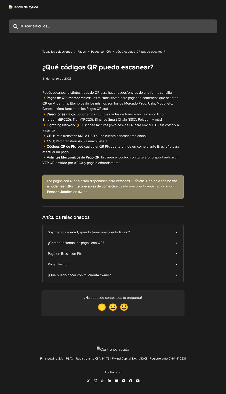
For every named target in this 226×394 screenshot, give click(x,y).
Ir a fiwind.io (113, 372)
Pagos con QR (101, 51)
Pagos (81, 51)
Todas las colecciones (57, 51)
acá (105, 108)
